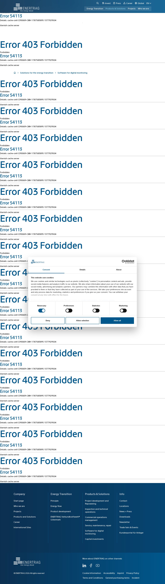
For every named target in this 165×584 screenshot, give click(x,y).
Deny (48, 321)
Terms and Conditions (92, 578)
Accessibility (109, 573)
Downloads (124, 517)
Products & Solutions (116, 9)
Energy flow (56, 506)
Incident (135, 578)
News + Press (125, 512)
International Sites (22, 527)
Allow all (117, 321)
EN (147, 3)
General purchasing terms (117, 578)
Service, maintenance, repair (98, 526)
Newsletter (124, 522)
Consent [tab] (46, 270)
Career (17, 522)
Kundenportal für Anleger (131, 533)
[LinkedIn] (84, 567)
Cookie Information (91, 573)
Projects (17, 512)
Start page (19, 501)
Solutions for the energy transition (36, 73)
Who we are (143, 9)
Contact (123, 501)
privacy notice (108, 300)
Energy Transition (95, 9)
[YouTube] (97, 567)
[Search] (98, 3)
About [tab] (118, 270)
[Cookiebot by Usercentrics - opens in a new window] (123, 262)
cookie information (89, 300)
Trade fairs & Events (128, 527)
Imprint (120, 573)
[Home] (26, 6)
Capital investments (94, 539)
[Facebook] (91, 567)
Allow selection (82, 321)
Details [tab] (83, 270)
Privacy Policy (132, 573)
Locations (124, 506)
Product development (61, 512)
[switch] (68, 310)
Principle (54, 501)
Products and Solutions (25, 517)
